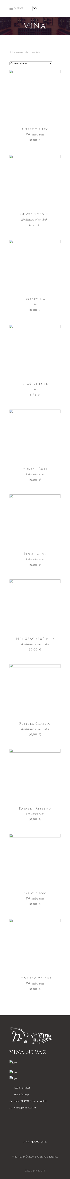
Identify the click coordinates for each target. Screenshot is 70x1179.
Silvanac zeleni (35, 978)
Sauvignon (35, 893)
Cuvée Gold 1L (35, 214)
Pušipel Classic (35, 724)
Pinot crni (35, 554)
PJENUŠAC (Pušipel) (35, 639)
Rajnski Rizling (35, 808)
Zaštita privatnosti (35, 1171)
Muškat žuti (35, 469)
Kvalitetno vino (31, 219)
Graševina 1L (35, 384)
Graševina (35, 299)
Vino (35, 304)
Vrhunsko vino (34, 134)
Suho (45, 219)
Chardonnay (35, 129)
